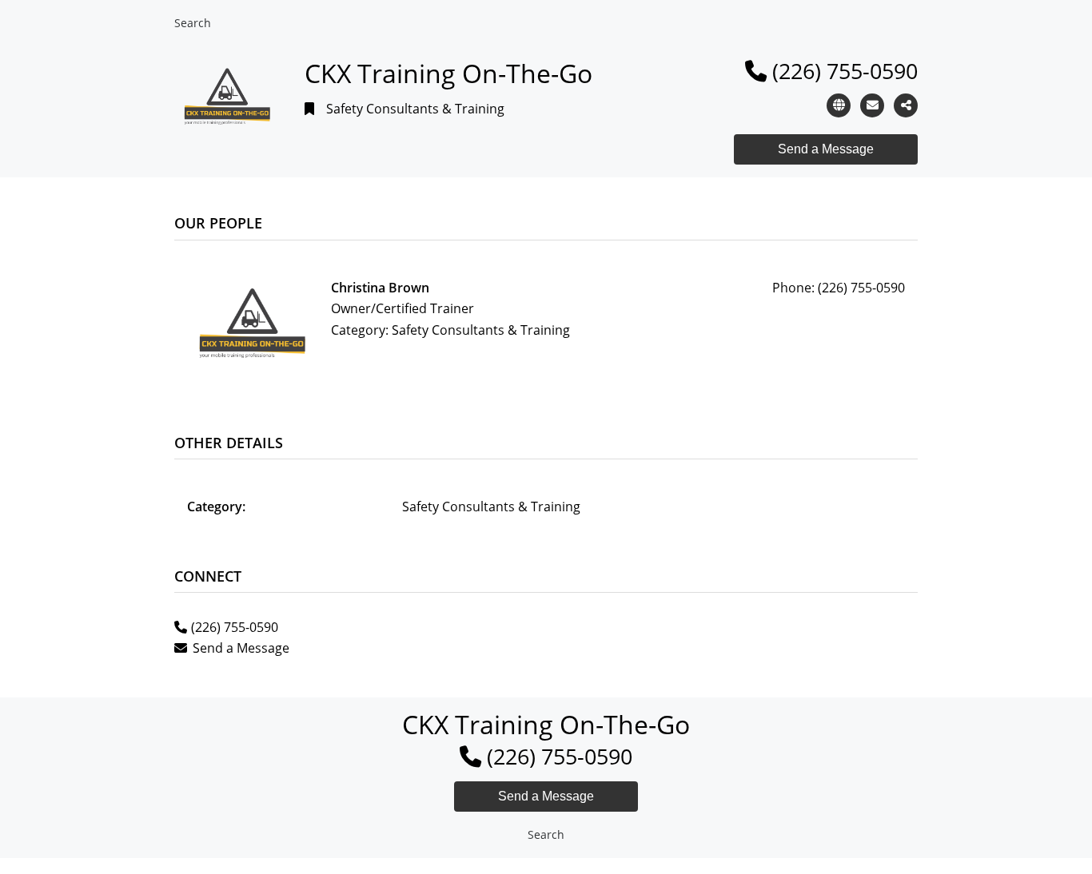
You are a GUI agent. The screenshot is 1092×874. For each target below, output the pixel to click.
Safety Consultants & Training (415, 108)
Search (192, 22)
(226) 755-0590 (845, 70)
